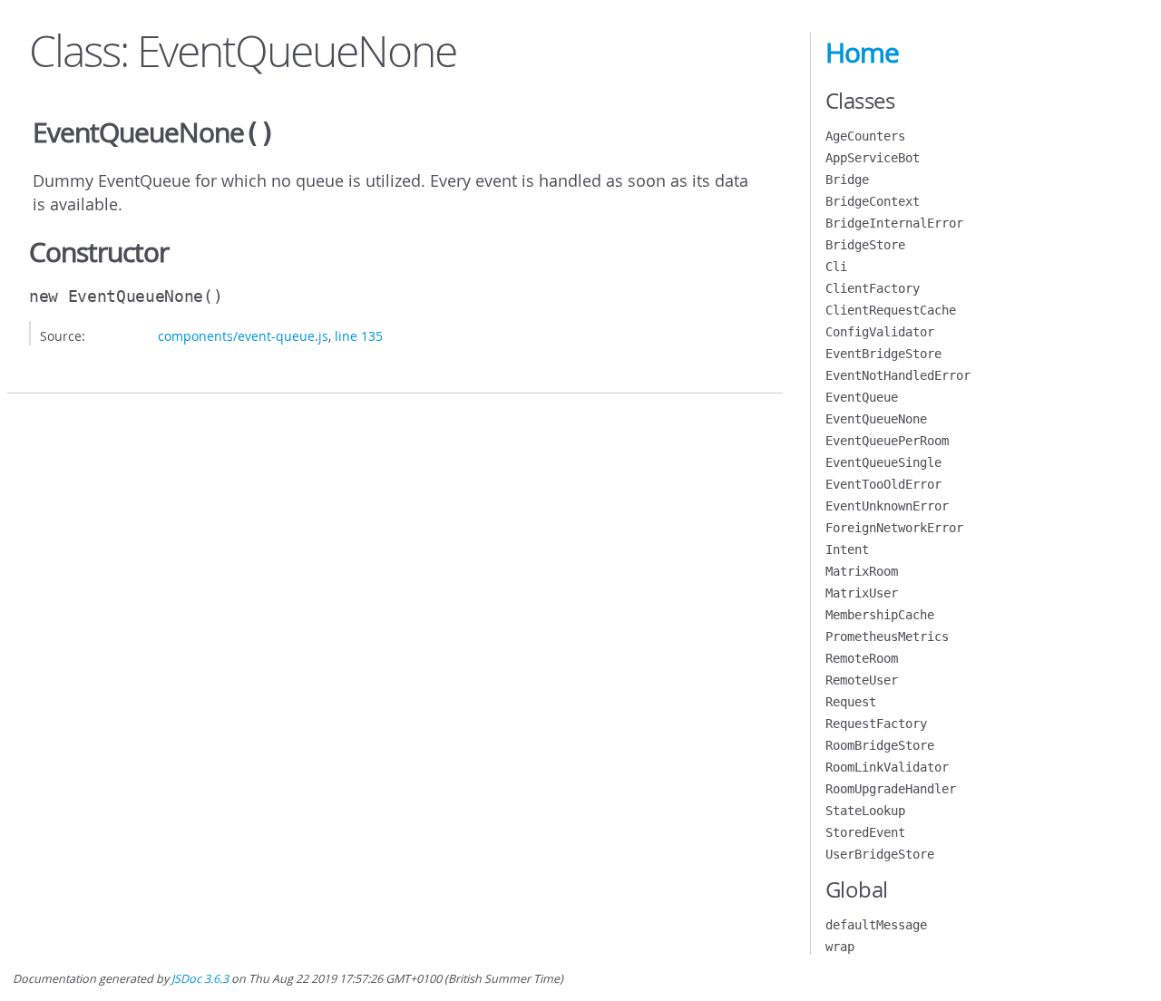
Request (850, 702)
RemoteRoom (861, 658)
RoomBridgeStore (879, 745)
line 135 (359, 336)
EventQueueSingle (883, 462)
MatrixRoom (861, 571)
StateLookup (865, 810)
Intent (847, 549)
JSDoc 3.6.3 (200, 978)
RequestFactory (876, 723)
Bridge (847, 179)
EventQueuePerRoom (887, 440)
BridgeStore (865, 245)
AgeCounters (865, 136)
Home (862, 52)
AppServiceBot (872, 158)
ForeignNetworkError (894, 527)
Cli (836, 266)
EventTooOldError (883, 484)
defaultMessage (876, 925)
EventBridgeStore (883, 353)
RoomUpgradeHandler (890, 789)
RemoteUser (861, 680)
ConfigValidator (879, 332)
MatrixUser (861, 593)
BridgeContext (872, 201)
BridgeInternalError (894, 223)
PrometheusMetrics (887, 636)
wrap (839, 946)
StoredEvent (865, 832)
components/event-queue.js (243, 336)
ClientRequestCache (890, 310)
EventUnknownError (887, 506)
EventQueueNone (876, 419)
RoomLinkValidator (887, 767)
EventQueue (861, 397)
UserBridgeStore (879, 854)
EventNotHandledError (898, 375)
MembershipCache (879, 614)
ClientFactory (872, 288)
